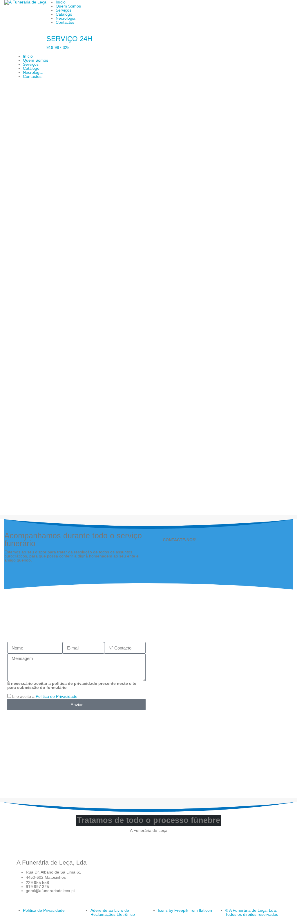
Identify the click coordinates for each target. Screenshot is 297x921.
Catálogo (64, 14)
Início (28, 56)
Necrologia (65, 18)
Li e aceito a (44, 696)
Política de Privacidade (56, 696)
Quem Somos (68, 6)
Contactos (65, 22)
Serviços (63, 10)
